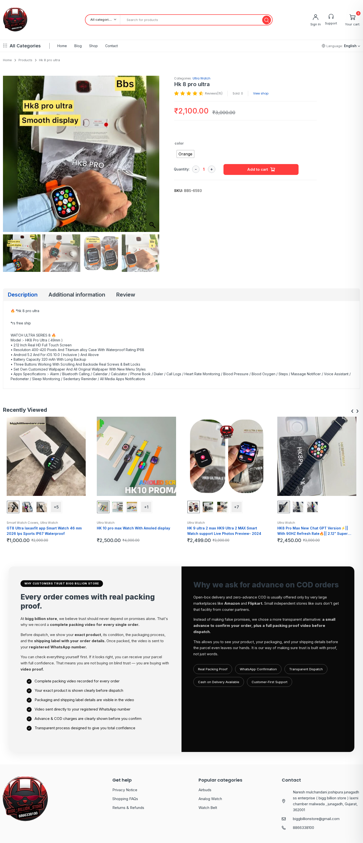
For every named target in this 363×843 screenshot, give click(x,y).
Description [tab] (23, 294)
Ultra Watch (201, 78)
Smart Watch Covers (22, 523)
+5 (56, 507)
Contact (111, 46)
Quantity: (182, 169)
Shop (93, 46)
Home (62, 46)
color (179, 143)
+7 (236, 507)
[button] (153, 156)
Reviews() (213, 93)
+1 (146, 507)
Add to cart (257, 169)
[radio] (185, 154)
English (350, 46)
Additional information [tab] (76, 294)
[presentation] (352, 411)
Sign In (315, 24)
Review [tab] (125, 294)
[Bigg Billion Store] (15, 20)
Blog (78, 46)
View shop (260, 93)
